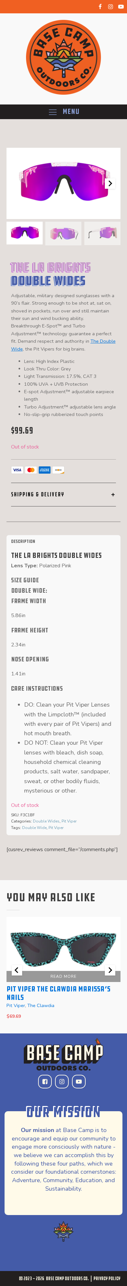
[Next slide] (110, 183)
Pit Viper (69, 821)
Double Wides (46, 821)
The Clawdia (40, 1005)
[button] (25, 233)
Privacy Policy (106, 1278)
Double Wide (34, 827)
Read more (63, 976)
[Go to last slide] (17, 970)
